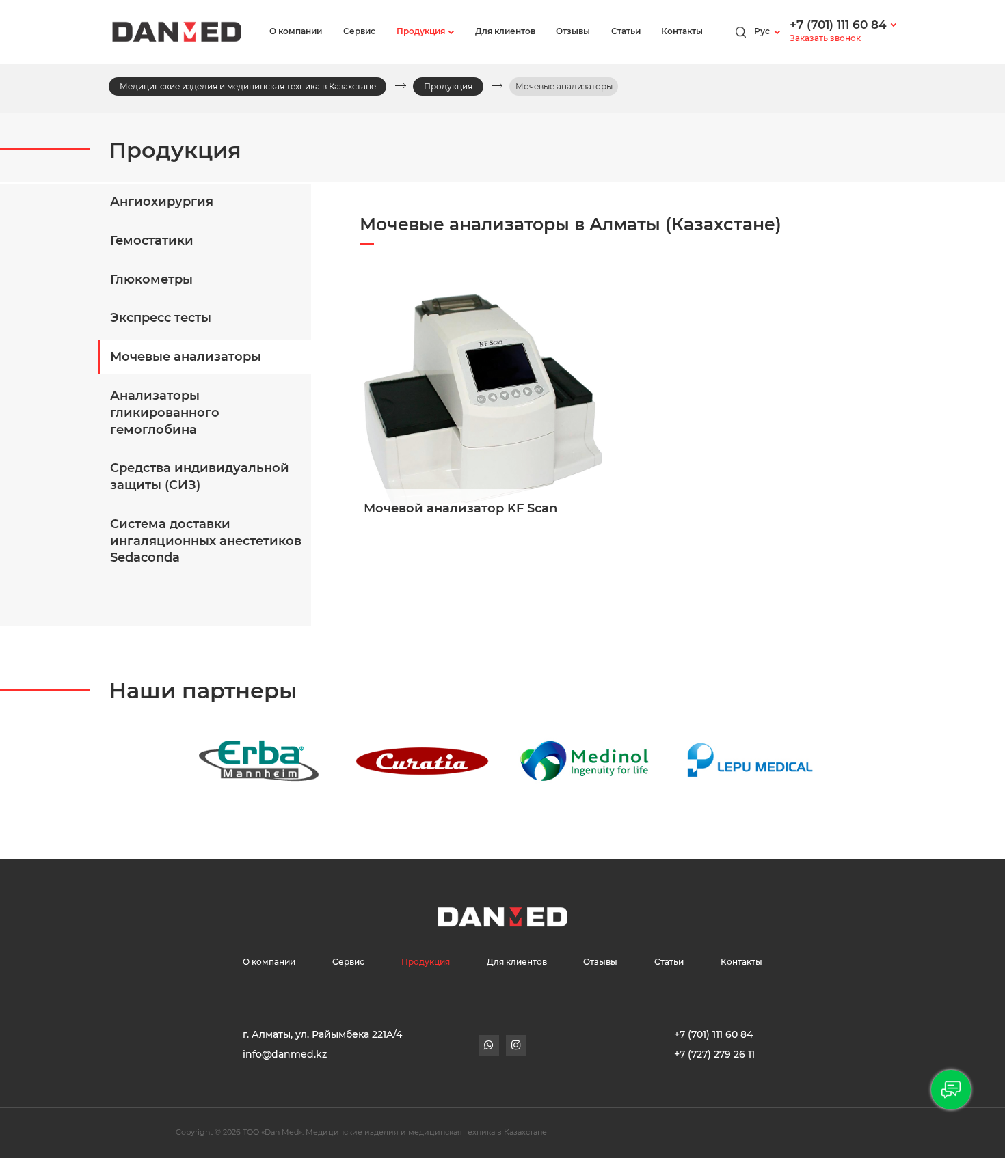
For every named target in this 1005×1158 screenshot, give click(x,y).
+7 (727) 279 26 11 (714, 1054)
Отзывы (573, 31)
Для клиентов (505, 31)
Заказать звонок (825, 38)
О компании (295, 31)
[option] (204, 761)
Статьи (626, 31)
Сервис (359, 31)
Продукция (421, 31)
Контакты (682, 31)
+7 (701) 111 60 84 (838, 25)
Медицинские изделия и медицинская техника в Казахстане (248, 86)
